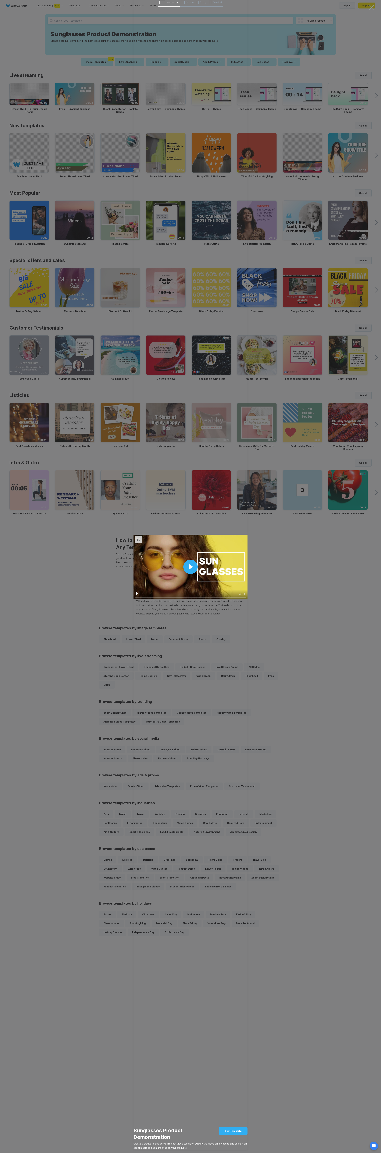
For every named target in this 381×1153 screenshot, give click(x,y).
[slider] (190, 597)
